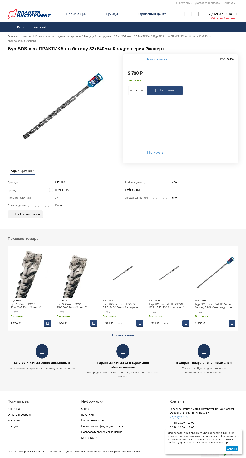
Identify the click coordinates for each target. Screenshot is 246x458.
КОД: (223, 59)
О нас (85, 409)
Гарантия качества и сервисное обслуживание (123, 365)
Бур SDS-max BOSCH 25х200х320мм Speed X (72, 306)
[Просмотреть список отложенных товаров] (183, 14)
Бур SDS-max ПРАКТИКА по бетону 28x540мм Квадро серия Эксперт (214, 306)
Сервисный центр (152, 14)
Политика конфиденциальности (102, 426)
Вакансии (87, 414)
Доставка (14, 409)
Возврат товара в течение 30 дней (204, 363)
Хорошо (232, 448)
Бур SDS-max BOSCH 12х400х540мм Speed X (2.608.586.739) (26, 306)
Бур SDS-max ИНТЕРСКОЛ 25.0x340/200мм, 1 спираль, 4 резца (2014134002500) (122, 306)
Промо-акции (76, 14)
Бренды (112, 14)
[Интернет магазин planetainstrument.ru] (29, 14)
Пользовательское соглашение (101, 432)
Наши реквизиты (92, 420)
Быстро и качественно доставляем (42, 363)
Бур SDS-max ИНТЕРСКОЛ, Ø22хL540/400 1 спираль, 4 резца (166, 306)
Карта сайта (89, 438)
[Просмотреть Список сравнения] (190, 14)
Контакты (14, 420)
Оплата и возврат (19, 414)
